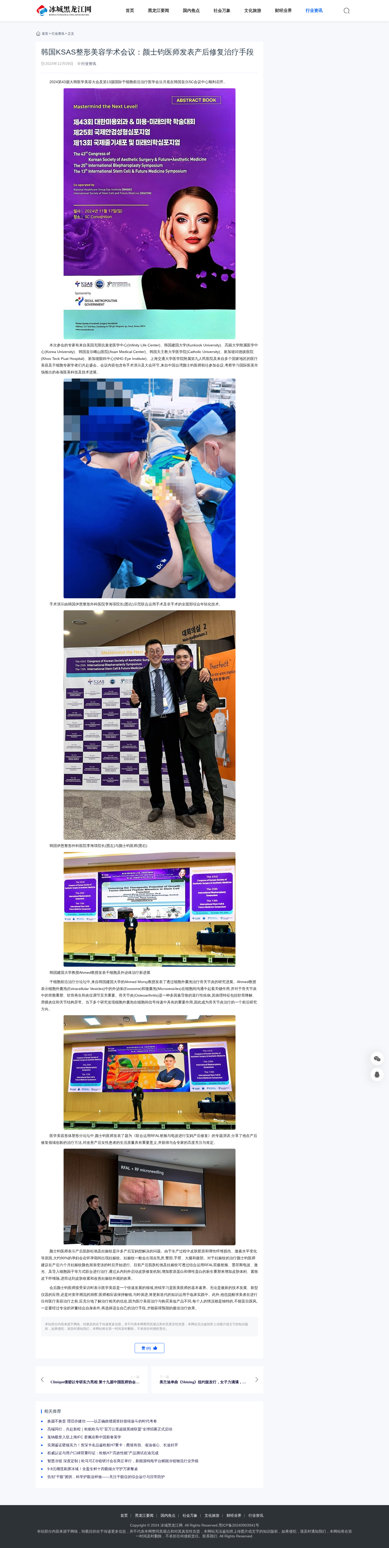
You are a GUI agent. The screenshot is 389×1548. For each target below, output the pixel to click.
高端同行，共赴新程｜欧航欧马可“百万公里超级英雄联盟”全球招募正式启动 (109, 1429)
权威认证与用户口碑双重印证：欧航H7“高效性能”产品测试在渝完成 (103, 1453)
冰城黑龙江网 (171, 1525)
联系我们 (209, 1536)
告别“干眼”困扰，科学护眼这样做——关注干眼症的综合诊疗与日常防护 (106, 1477)
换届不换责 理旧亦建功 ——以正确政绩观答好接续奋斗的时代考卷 (102, 1421)
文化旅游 (252, 10)
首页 (130, 10)
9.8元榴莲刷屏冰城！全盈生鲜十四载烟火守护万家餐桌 (92, 1469)
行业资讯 (314, 10)
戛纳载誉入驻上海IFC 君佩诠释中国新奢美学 (84, 1437)
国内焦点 (191, 10)
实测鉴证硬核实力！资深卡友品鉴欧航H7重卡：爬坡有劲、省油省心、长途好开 (112, 1445)
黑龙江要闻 (158, 10)
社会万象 (222, 10)
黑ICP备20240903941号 (239, 1525)
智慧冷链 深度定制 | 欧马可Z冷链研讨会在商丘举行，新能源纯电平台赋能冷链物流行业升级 (122, 1461)
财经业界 (283, 10)
